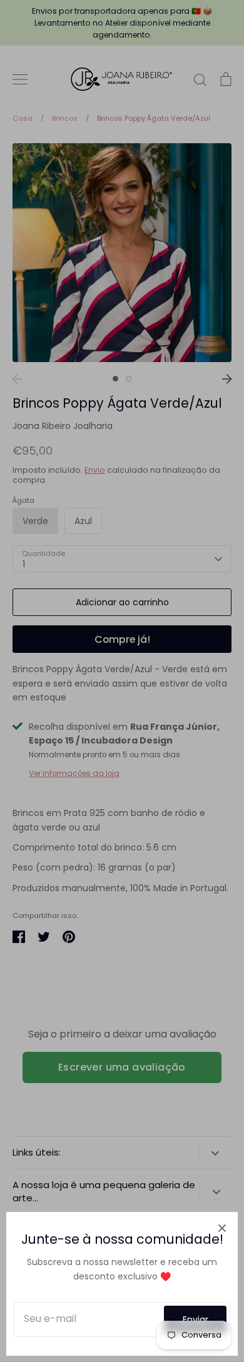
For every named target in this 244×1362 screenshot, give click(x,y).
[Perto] (222, 1227)
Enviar (195, 1319)
